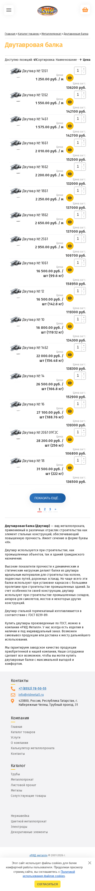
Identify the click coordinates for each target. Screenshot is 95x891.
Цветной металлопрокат (29, 821)
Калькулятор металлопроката (32, 748)
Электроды (19, 827)
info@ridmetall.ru (31, 695)
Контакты (18, 754)
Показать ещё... (47, 498)
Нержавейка (20, 816)
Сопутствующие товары (28, 796)
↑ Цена (84, 60)
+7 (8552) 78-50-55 (32, 688)
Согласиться (47, 884)
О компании (19, 743)
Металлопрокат (22, 779)
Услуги (15, 737)
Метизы (16, 790)
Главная (16, 727)
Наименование (66, 60)
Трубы (15, 774)
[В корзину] (70, 77)
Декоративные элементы (29, 832)
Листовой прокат (23, 785)
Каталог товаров (23, 732)
